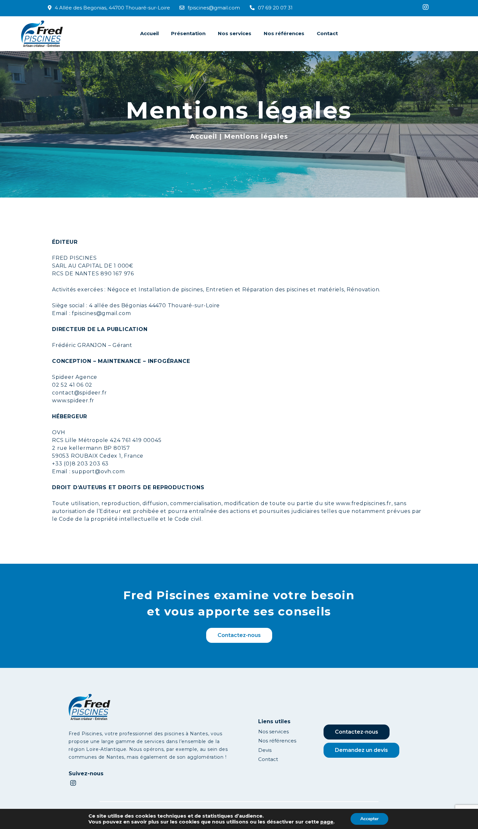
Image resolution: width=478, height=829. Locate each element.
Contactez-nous (239, 635)
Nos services (234, 33)
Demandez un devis (361, 750)
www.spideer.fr (73, 400)
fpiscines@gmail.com (214, 8)
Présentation (188, 33)
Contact (327, 33)
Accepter (369, 819)
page (326, 822)
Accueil (149, 33)
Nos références (284, 33)
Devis (265, 750)
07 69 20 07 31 (275, 8)
